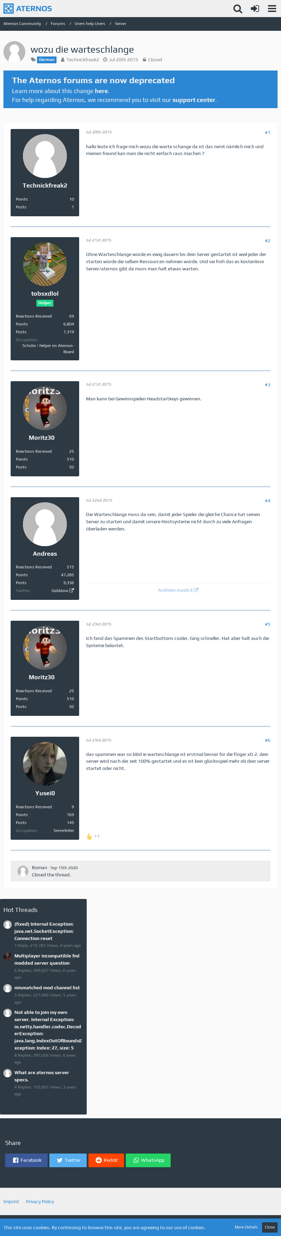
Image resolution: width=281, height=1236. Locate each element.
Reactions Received (34, 316)
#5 (267, 624)
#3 (267, 384)
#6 (267, 740)
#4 (267, 500)
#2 (267, 240)
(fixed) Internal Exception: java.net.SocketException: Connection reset (44, 931)
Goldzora (60, 590)
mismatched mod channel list (47, 987)
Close (270, 1227)
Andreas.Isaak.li (175, 590)
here (101, 90)
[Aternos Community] (27, 8)
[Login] (255, 8)
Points (22, 199)
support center (193, 99)
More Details (246, 1227)
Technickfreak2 (82, 59)
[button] (272, 8)
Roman (39, 867)
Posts (21, 207)
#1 (267, 132)
